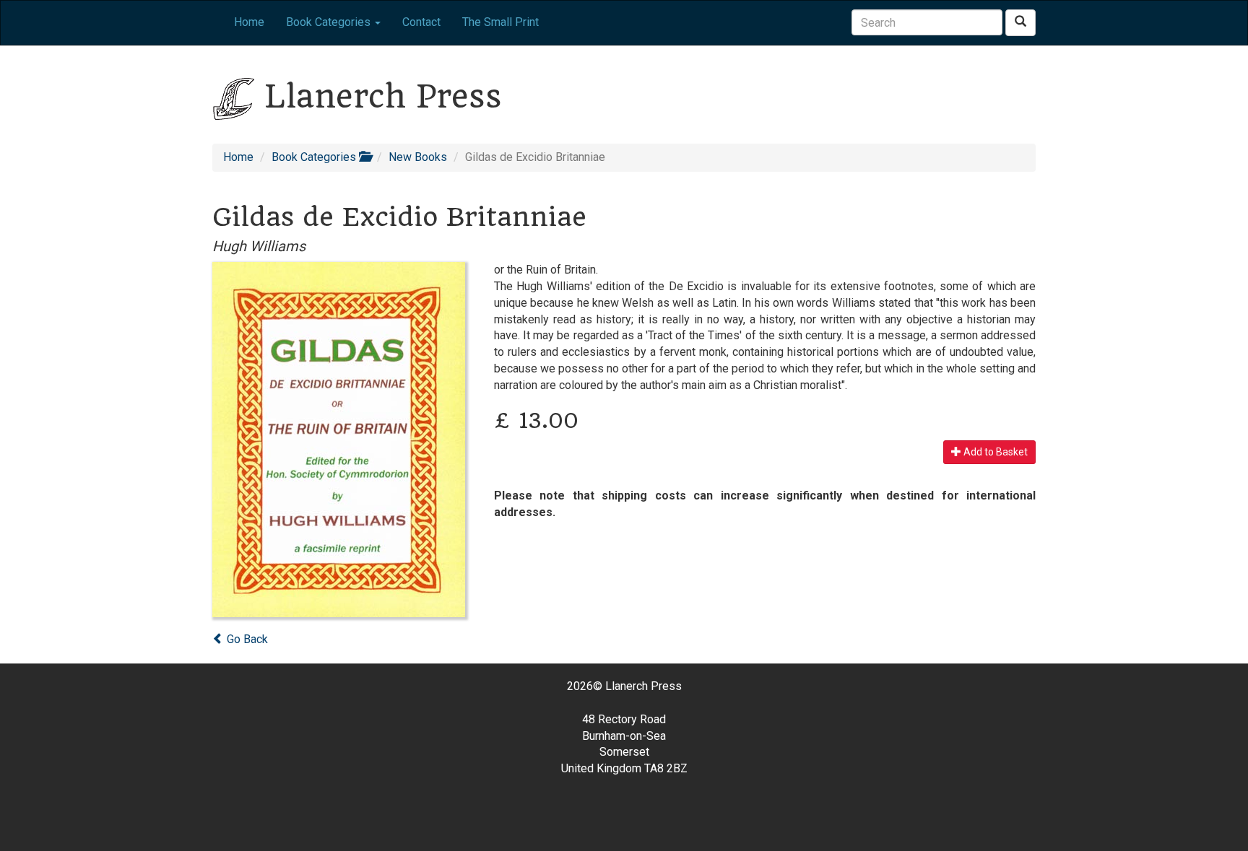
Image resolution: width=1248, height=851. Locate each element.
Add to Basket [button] (994, 452)
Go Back (246, 639)
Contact (421, 22)
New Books (418, 157)
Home (249, 22)
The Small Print (500, 22)
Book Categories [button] (329, 22)
